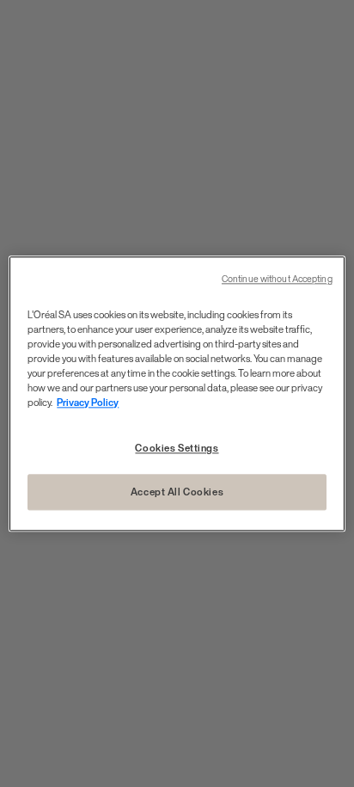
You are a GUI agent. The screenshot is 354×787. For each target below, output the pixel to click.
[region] (177, 393)
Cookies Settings (176, 447)
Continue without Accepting (277, 279)
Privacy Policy (88, 402)
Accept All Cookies (177, 491)
